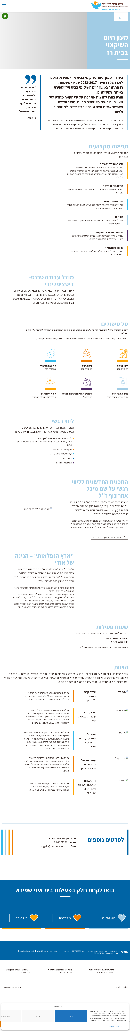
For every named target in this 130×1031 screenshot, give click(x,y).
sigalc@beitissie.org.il (54, 846)
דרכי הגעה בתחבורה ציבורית (98, 951)
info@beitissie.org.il (27, 951)
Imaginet (125, 987)
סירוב (38, 1016)
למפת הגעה (114, 951)
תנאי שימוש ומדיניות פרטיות (117, 1026)
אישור (71, 1016)
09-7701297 (60, 842)
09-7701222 (76, 951)
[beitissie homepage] (109, 5)
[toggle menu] (4, 5)
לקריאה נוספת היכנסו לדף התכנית (111, 537)
